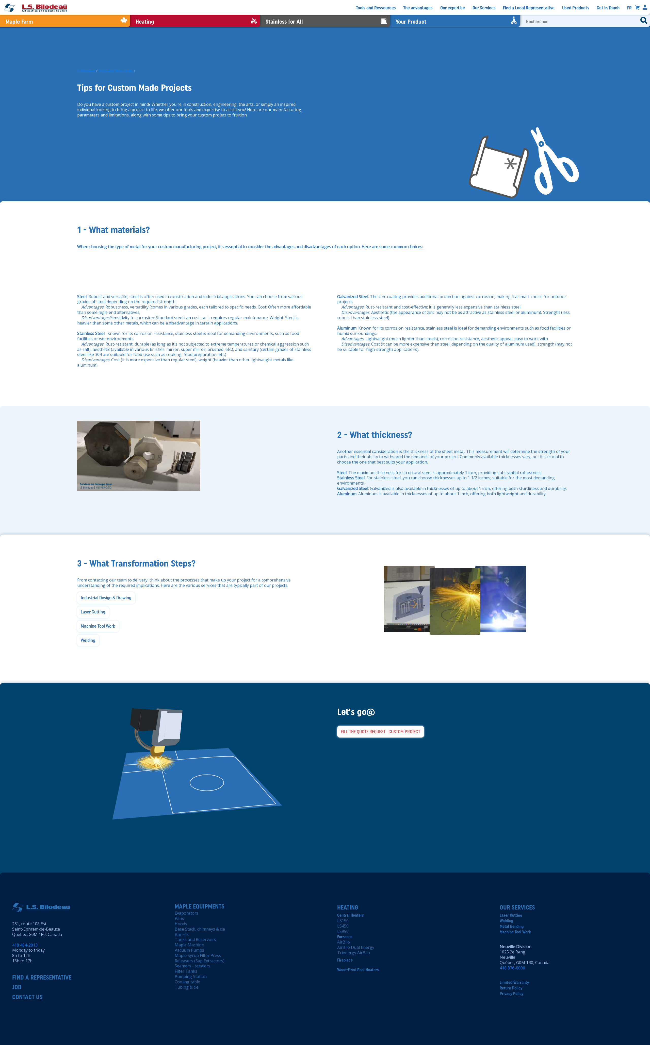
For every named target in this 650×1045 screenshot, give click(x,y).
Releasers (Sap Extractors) (199, 961)
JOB (17, 987)
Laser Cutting (511, 915)
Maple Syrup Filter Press (198, 955)
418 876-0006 (512, 968)
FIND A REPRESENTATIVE (41, 977)
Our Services (484, 8)
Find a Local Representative (529, 8)
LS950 (343, 931)
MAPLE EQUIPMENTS (199, 906)
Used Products (575, 8)
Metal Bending (512, 926)
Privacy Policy (511, 993)
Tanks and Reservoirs (195, 939)
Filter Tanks (186, 971)
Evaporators (186, 913)
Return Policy (511, 988)
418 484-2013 (25, 945)
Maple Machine (189, 945)
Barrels (182, 934)
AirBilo (343, 942)
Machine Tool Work (515, 932)
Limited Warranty (514, 982)
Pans (179, 918)
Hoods (181, 924)
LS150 (343, 920)
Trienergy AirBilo (353, 952)
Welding (506, 920)
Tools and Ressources (376, 8)
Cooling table (187, 982)
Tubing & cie (187, 987)
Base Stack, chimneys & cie (200, 929)
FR (629, 8)
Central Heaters (350, 915)
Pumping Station (191, 976)
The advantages (418, 8)
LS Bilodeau (86, 70)
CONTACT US (27, 997)
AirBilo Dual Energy (355, 947)
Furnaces (344, 936)
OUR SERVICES (517, 907)
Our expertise (452, 8)
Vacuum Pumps (189, 950)
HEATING (347, 907)
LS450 (343, 926)
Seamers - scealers (192, 966)
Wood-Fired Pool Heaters (358, 969)
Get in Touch (608, 8)
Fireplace (345, 960)
